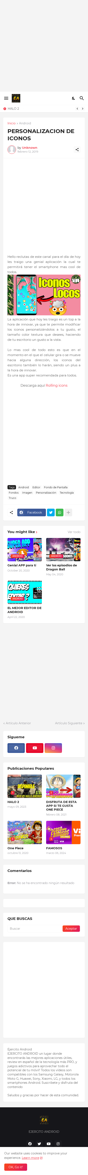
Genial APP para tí (21, 565)
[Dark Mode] (74, 98)
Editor (36, 487)
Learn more (30, 1158)
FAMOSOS (54, 848)
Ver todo (74, 532)
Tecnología (67, 492)
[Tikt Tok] (72, 748)
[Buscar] (82, 98)
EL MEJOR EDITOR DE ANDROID (24, 610)
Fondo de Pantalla (55, 487)
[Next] (83, 109)
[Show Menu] (6, 98)
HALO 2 (13, 109)
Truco (12, 498)
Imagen (27, 492)
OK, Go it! (16, 1167)
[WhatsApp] (59, 512)
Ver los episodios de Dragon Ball (61, 567)
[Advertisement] (44, 46)
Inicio (11, 123)
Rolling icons (56, 385)
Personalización (46, 492)
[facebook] (16, 748)
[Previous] (77, 109)
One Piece (15, 848)
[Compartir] (77, 149)
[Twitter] (51, 512)
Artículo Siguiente (68, 723)
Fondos (14, 492)
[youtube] (34, 748)
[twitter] (39, 1144)
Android (25, 123)
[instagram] (53, 748)
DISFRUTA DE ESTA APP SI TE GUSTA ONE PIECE (61, 805)
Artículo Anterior (18, 723)
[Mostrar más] (68, 512)
